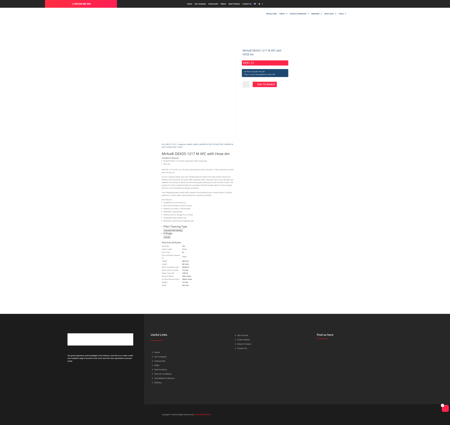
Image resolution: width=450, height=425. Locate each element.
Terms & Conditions (163, 374)
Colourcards (213, 4)
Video (156, 365)
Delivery (158, 382)
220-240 (167, 237)
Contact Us (246, 4)
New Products (234, 4)
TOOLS (341, 14)
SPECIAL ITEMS (271, 14)
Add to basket (266, 84)
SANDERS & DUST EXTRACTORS (211, 144)
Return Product (244, 344)
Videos (223, 4)
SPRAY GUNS (329, 14)
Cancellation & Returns (164, 378)
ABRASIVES (315, 14)
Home (189, 4)
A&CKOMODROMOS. (203, 414)
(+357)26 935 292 (81, 3)
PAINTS (282, 14)
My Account (242, 335)
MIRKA (189, 144)
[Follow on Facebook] (335, 3)
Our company (200, 4)
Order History (243, 339)
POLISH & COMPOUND (298, 14)
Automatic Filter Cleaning (173, 230)
